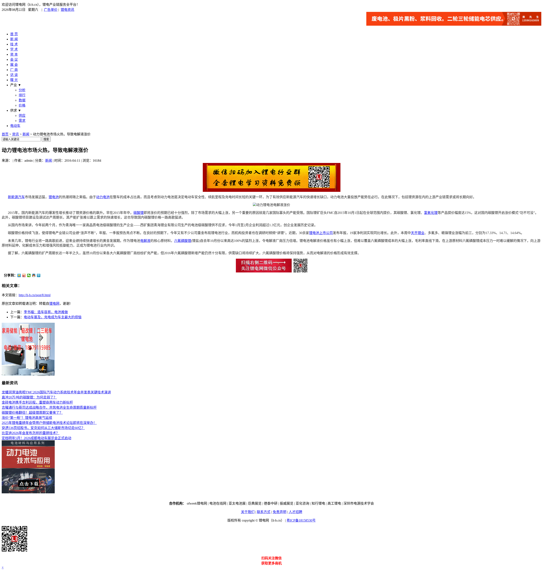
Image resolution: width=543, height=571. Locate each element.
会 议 (14, 59)
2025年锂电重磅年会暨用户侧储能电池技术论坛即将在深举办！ (49, 423)
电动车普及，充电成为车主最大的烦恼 (52, 317)
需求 (22, 120)
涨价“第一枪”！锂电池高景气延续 (27, 417)
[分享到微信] (29, 275)
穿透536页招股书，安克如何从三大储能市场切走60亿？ (43, 428)
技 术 (14, 44)
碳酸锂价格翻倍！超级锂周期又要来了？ (32, 412)
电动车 (15, 126)
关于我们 (248, 512)
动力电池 (103, 197)
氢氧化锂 (431, 213)
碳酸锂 (138, 213)
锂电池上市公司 (321, 233)
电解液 (145, 241)
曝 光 (14, 80)
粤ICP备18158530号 (301, 520)
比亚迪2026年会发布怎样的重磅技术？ (30, 433)
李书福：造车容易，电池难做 (46, 312)
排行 (22, 95)
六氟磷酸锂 (182, 241)
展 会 (14, 64)
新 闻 (14, 39)
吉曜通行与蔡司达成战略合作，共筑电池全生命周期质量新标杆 (49, 407)
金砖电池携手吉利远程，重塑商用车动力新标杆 (37, 402)
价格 (22, 105)
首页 (5, 134)
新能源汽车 (16, 197)
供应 (22, 115)
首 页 (14, 34)
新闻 (25, 134)
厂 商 (14, 70)
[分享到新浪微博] (24, 275)
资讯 (15, 134)
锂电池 (54, 197)
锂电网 (54, 303)
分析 (22, 90)
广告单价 (50, 9)
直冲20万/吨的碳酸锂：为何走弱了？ (29, 397)
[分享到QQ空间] (19, 275)
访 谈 (14, 75)
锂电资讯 (67, 9)
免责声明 (279, 512)
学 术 (14, 49)
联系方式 (263, 512)
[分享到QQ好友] (34, 275)
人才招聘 (295, 512)
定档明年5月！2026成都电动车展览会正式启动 (36, 438)
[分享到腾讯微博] (39, 275)
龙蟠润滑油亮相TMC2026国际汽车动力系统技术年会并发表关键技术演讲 (56, 392)
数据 (22, 100)
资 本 (14, 54)
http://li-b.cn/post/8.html (34, 295)
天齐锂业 (417, 233)
